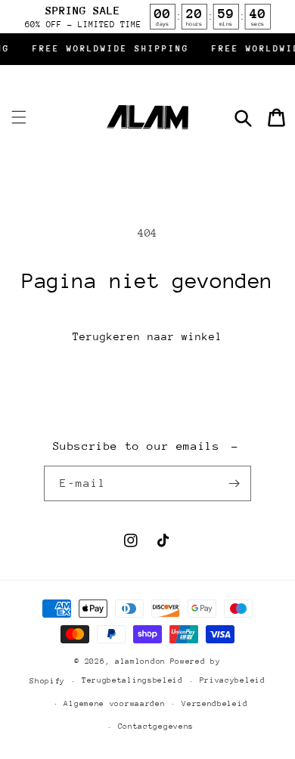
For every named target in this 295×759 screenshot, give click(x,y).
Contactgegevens (156, 726)
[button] (19, 117)
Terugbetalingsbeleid (132, 680)
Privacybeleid (233, 680)
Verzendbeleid (214, 703)
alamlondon (140, 661)
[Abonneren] (233, 483)
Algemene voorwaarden (114, 703)
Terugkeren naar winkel (147, 336)
